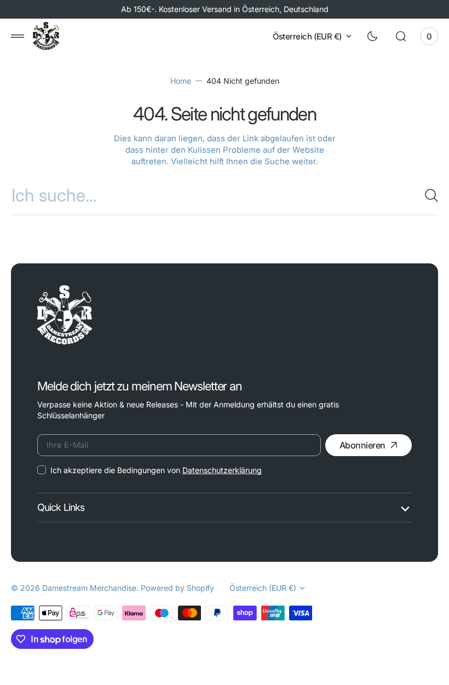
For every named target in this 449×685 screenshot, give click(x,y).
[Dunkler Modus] (372, 36)
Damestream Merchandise (89, 587)
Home (180, 80)
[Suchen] (427, 195)
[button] (17, 36)
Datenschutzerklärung (222, 470)
